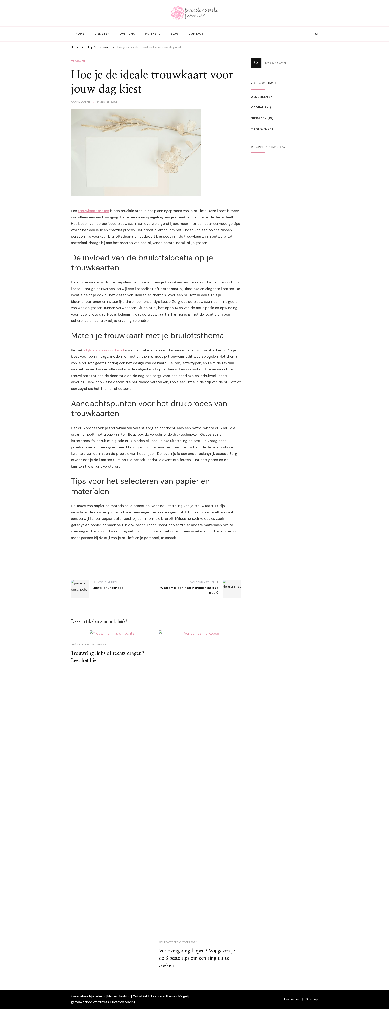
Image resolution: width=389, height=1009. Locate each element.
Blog (174, 33)
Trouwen (78, 61)
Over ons (127, 33)
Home (79, 33)
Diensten (102, 33)
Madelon (84, 102)
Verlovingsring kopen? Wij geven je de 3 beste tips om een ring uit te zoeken (197, 958)
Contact (196, 33)
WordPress (101, 1002)
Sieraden (259, 118)
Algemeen (259, 97)
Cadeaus (258, 107)
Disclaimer (291, 999)
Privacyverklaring (122, 1002)
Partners (152, 33)
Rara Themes (167, 996)
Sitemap (312, 999)
